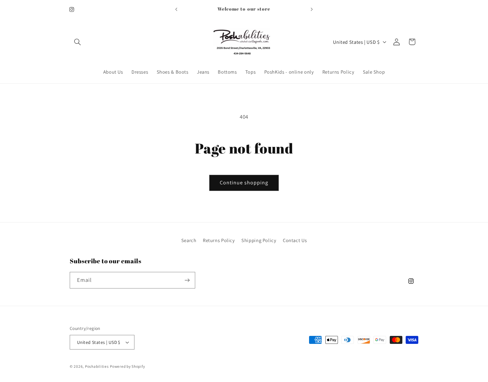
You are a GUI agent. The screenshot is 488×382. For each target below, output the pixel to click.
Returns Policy (219, 240)
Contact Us (295, 240)
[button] (77, 41)
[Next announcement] (311, 9)
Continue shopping (244, 182)
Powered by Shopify (127, 366)
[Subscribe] (187, 280)
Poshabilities (97, 366)
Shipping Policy (258, 240)
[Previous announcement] (176, 9)
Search (189, 240)
